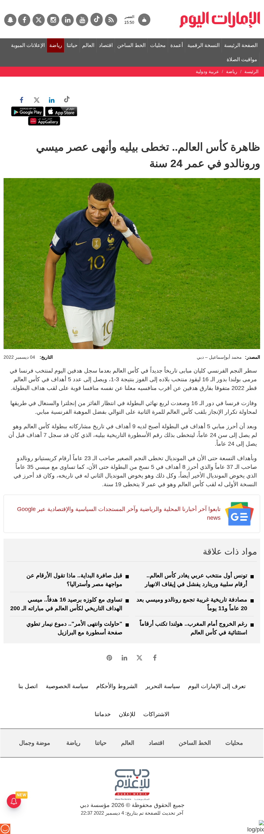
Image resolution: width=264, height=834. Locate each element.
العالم (88, 45)
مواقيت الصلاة (242, 59)
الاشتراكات (156, 714)
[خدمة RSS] (111, 20)
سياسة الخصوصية (67, 686)
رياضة (55, 45)
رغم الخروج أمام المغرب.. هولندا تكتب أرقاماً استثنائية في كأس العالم (193, 628)
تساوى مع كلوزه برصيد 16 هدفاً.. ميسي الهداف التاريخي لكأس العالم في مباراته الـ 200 (66, 603)
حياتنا (72, 45)
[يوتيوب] (82, 20)
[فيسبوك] (24, 20)
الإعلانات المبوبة (28, 45)
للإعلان (127, 714)
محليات (158, 45)
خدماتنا (103, 714)
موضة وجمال (34, 743)
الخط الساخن (131, 45)
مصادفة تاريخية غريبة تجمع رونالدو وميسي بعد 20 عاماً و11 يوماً (192, 603)
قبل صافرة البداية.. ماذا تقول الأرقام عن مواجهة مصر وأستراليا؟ (74, 579)
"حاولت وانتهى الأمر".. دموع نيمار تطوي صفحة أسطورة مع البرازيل (74, 628)
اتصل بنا (28, 686)
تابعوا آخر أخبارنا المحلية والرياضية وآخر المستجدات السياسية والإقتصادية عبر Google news (119, 513)
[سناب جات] (10, 20)
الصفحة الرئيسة (241, 45)
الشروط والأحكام (116, 686)
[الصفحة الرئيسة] (220, 3)
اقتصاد (106, 45)
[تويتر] (39, 20)
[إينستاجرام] (53, 20)
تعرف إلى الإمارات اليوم (217, 686)
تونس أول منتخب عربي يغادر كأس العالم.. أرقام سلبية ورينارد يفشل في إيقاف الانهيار (196, 579)
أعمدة (176, 45)
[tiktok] (96, 19)
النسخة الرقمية (203, 45)
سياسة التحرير (163, 686)
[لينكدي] (67, 20)
